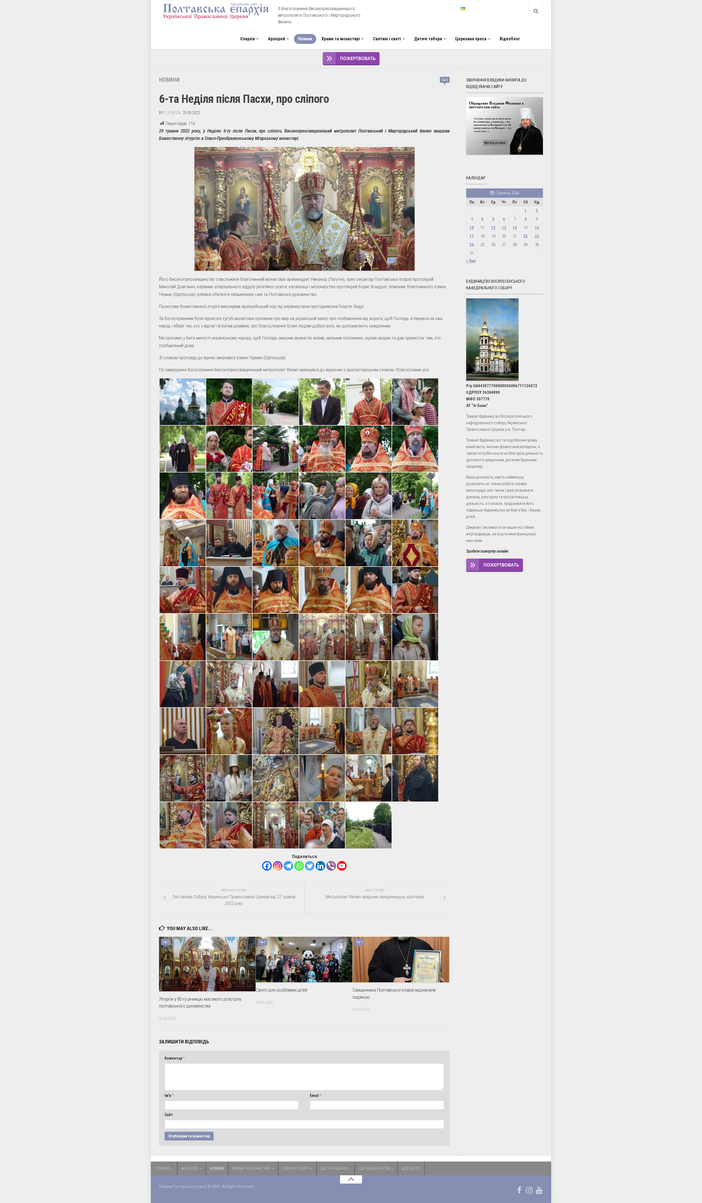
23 (537, 236)
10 (471, 227)
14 (515, 227)
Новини (305, 38)
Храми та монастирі (340, 38)
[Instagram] (277, 866)
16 (537, 227)
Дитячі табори (428, 38)
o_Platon (172, 113)
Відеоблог (510, 38)
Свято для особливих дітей (281, 990)
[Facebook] (267, 866)
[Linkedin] (320, 866)
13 (504, 227)
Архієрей (276, 38)
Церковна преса (470, 38)
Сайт (169, 1115)
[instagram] (529, 1190)
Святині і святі (387, 38)
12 (493, 227)
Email (315, 1095)
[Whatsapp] (299, 866)
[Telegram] (288, 866)
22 (525, 236)
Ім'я (169, 1095)
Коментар (175, 1058)
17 (471, 236)
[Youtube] (342, 866)
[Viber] (331, 866)
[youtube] (539, 1190)
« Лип (471, 260)
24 (471, 244)
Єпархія (247, 38)
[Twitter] (310, 866)
